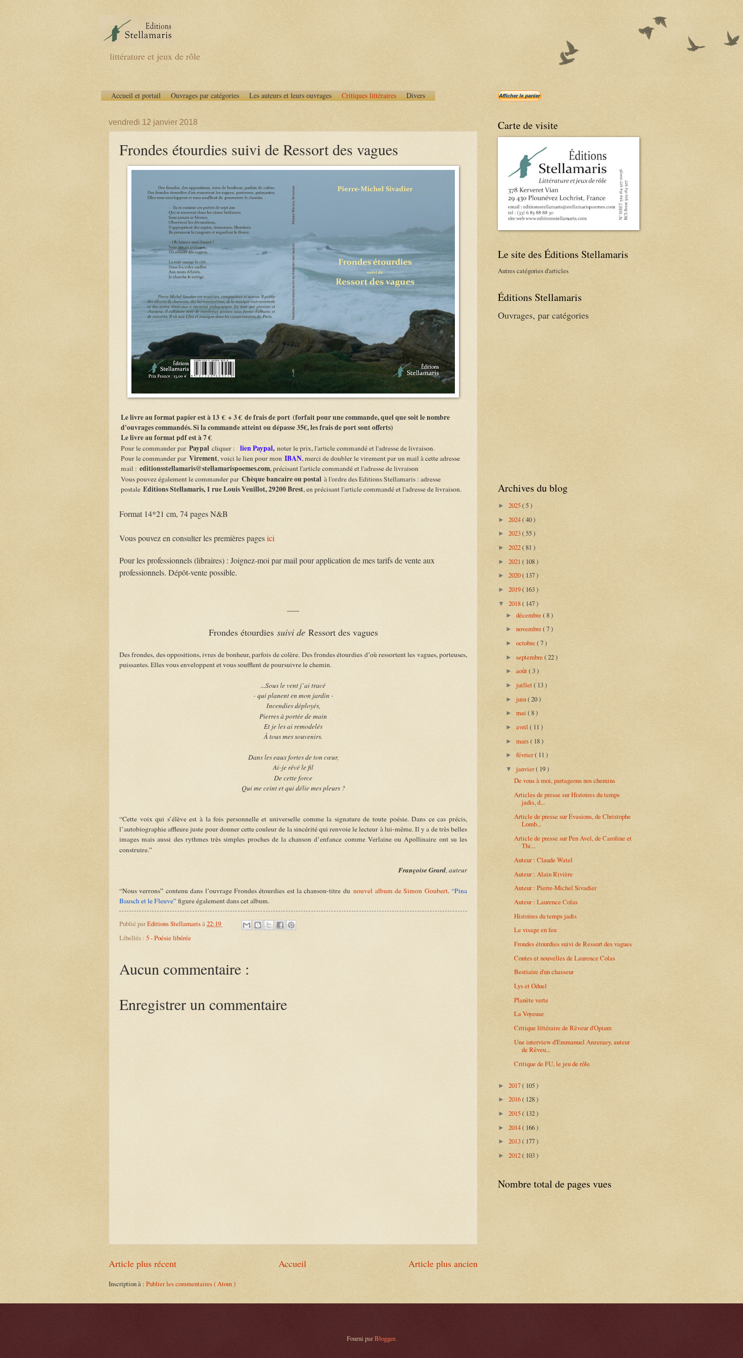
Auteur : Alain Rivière (543, 874)
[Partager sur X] (269, 925)
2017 (515, 1085)
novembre (529, 628)
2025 (515, 505)
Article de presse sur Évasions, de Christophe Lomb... (572, 820)
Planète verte (531, 999)
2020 (515, 575)
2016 (515, 1099)
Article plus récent (142, 1263)
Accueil (292, 1263)
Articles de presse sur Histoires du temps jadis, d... (567, 798)
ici (270, 538)
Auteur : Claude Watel (543, 859)
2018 (515, 603)
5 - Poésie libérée (168, 937)
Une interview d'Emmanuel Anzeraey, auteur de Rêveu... (572, 1045)
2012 (515, 1155)
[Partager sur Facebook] (280, 925)
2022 (515, 547)
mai (522, 712)
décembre (529, 615)
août (522, 670)
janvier (526, 768)
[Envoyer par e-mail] (247, 925)
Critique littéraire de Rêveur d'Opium (563, 1027)
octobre (526, 642)
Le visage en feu (535, 929)
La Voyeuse (529, 1013)
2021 (515, 561)
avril (523, 726)
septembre (530, 657)
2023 (515, 533)
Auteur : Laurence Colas (546, 901)
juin (522, 699)
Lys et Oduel (530, 985)
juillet (525, 684)
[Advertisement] (561, 400)
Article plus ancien (443, 1263)
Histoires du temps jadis (545, 916)
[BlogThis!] (258, 925)
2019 (515, 589)
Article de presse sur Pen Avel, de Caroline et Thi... (573, 842)
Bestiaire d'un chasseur (544, 971)
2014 (515, 1127)
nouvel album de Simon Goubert (400, 890)
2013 (515, 1141)
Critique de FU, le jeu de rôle (552, 1063)
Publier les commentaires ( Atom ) (191, 1283)
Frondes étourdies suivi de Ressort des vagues (573, 943)
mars (523, 741)
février (525, 754)
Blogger (385, 1338)
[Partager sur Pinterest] (291, 925)
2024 (515, 519)
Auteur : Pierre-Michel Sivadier (555, 887)
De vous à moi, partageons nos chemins (564, 780)
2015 (515, 1113)
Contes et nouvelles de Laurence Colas (564, 957)
